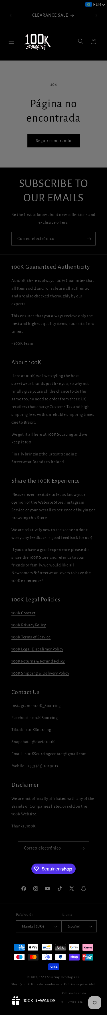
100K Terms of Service (31, 637)
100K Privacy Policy (28, 625)
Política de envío (74, 993)
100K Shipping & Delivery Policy (40, 673)
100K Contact (23, 613)
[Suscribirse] (89, 239)
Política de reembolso (43, 984)
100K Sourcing (49, 977)
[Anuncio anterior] (10, 15)
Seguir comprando (53, 141)
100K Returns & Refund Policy (38, 661)
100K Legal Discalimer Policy (37, 649)
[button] (11, 41)
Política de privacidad (79, 984)
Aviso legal (76, 1001)
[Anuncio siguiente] (96, 15)
